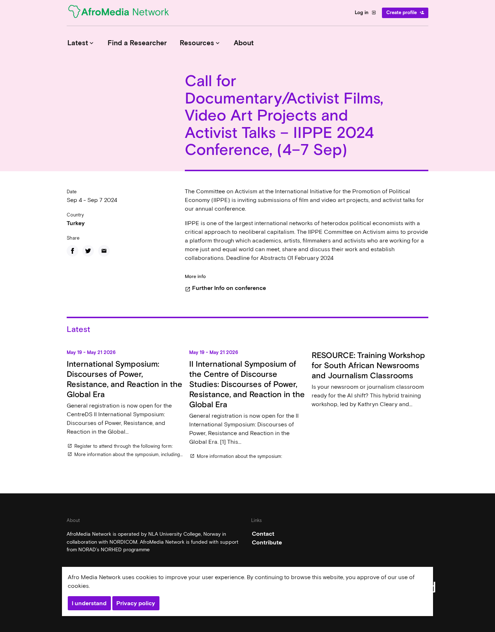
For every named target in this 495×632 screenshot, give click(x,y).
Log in (365, 12)
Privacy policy (135, 603)
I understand (89, 603)
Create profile (405, 12)
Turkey (76, 223)
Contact (263, 533)
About (244, 43)
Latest (81, 43)
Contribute (267, 542)
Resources (200, 43)
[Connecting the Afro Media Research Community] (123, 12)
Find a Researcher (137, 43)
